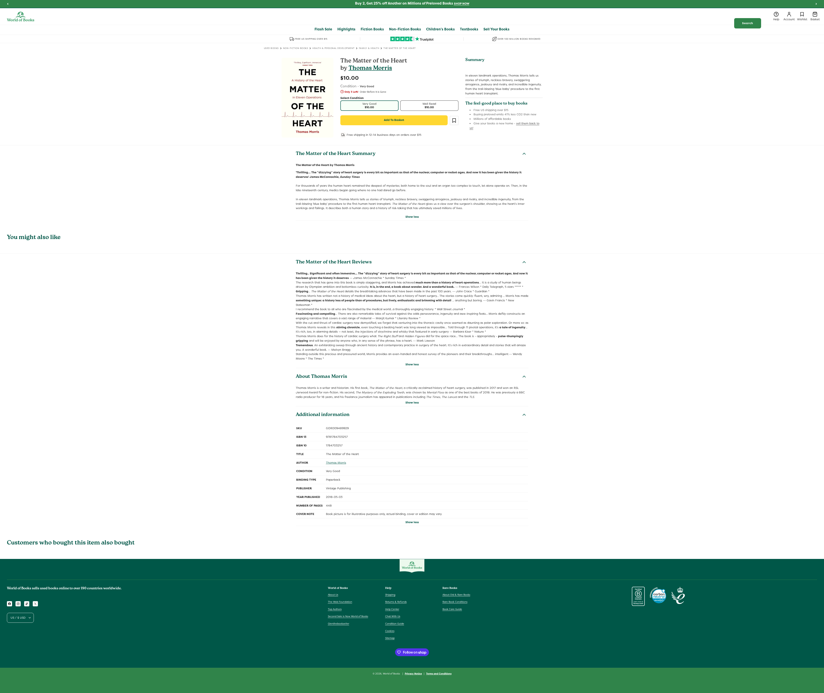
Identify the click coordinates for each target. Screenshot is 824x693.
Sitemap (390, 638)
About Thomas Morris (321, 377)
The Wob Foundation (340, 602)
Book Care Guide (452, 609)
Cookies (389, 631)
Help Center (392, 609)
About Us (333, 594)
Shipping (390, 594)
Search (747, 23)
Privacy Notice (413, 673)
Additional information (322, 415)
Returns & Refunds (396, 602)
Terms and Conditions (439, 673)
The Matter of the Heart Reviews (334, 262)
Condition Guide (394, 623)
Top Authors (335, 609)
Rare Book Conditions (454, 602)
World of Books (392, 673)
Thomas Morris (370, 68)
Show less (412, 216)
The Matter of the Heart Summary (335, 154)
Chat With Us (392, 616)
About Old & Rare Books (456, 594)
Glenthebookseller (338, 623)
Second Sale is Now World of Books (348, 616)
